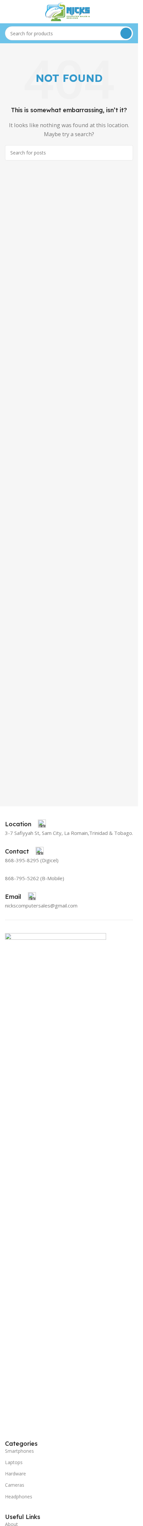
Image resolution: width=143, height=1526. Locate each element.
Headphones (18, 1496)
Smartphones (19, 1451)
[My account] (130, 11)
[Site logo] (69, 11)
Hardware (15, 1473)
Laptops (14, 1462)
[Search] (126, 33)
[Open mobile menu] (8, 11)
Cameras (14, 1485)
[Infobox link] (25, 824)
